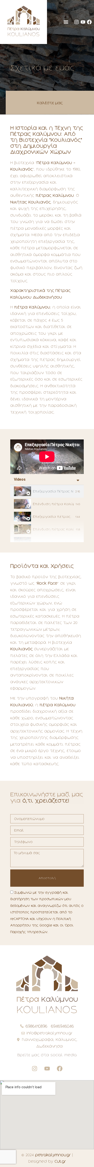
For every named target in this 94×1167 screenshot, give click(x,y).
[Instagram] (76, 22)
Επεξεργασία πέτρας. (52, 517)
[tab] (47, 491)
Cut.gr (60, 1161)
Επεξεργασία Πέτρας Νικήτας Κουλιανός (53, 491)
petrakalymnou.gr (53, 1154)
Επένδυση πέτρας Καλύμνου (53, 529)
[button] (66, 22)
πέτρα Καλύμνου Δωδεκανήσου (53, 542)
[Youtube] (83, 22)
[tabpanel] (47, 456)
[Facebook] (89, 22)
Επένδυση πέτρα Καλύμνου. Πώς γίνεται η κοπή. (53, 504)
